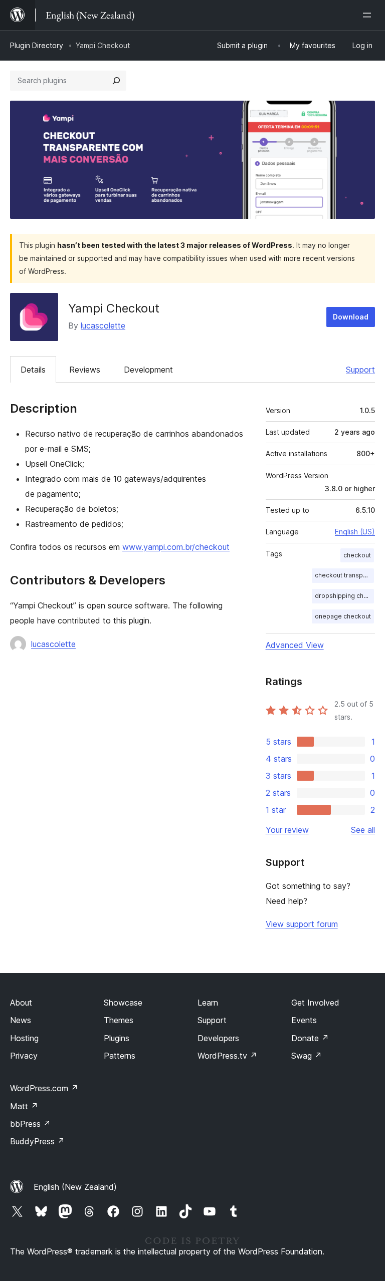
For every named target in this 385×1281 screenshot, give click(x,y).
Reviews (84, 370)
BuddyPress (37, 1141)
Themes (118, 1020)
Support (360, 370)
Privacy (24, 1056)
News (20, 1020)
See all (363, 830)
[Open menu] (369, 15)
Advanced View (295, 645)
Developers (218, 1038)
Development (148, 370)
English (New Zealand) (75, 1187)
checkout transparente (344, 575)
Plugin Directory (36, 45)
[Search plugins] (116, 81)
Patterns (119, 1056)
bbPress (30, 1124)
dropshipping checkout (344, 595)
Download (350, 316)
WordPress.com (44, 1088)
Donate (310, 1038)
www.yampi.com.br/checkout (176, 547)
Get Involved (315, 1003)
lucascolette (103, 326)
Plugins (116, 1038)
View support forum (302, 924)
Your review (287, 830)
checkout (357, 555)
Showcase (123, 1003)
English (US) (355, 531)
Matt (24, 1106)
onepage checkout (343, 616)
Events (304, 1020)
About (21, 1003)
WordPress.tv (227, 1056)
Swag (306, 1056)
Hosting (24, 1038)
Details (33, 370)
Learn (208, 1003)
